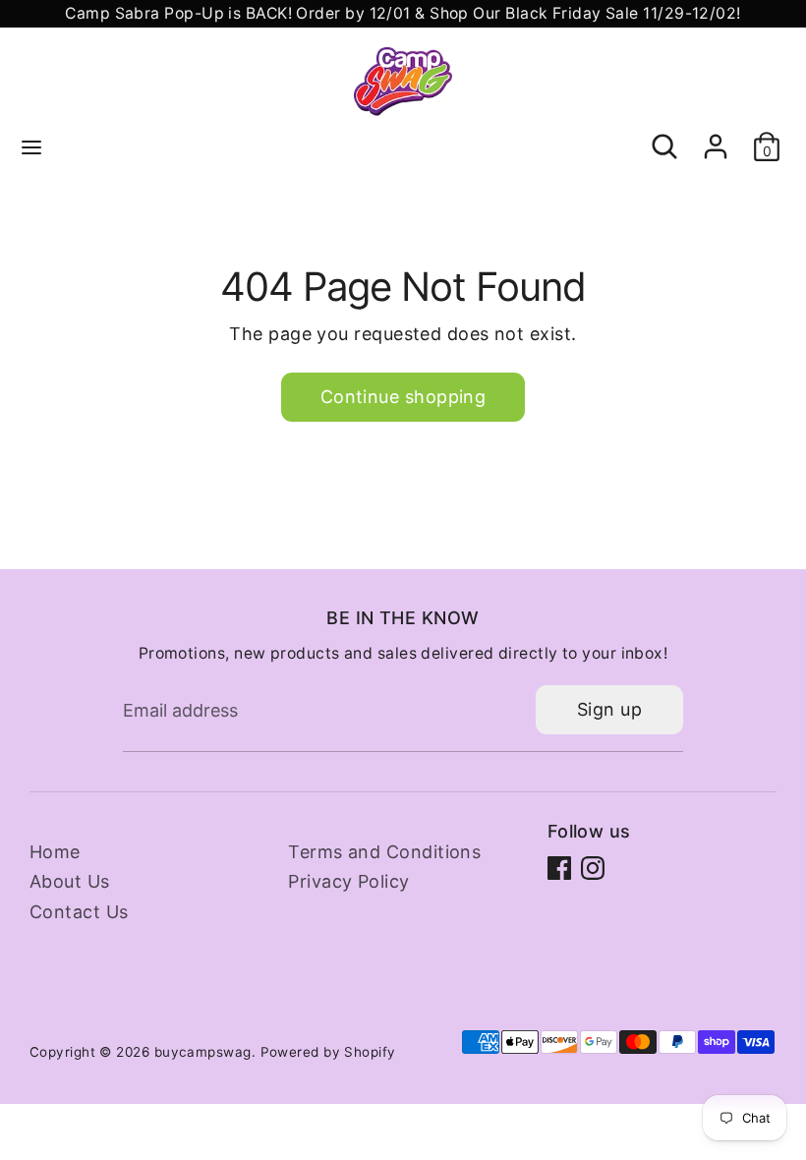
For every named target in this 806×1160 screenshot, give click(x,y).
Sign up (609, 709)
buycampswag (203, 1052)
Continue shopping (403, 396)
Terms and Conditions (384, 851)
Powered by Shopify (328, 1052)
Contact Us (79, 911)
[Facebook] (559, 868)
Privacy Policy (348, 881)
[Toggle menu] (31, 146)
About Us (69, 881)
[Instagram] (592, 868)
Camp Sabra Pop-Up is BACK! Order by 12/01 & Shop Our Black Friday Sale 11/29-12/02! (402, 13)
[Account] (715, 136)
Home (55, 851)
